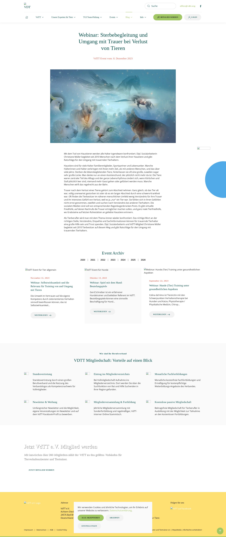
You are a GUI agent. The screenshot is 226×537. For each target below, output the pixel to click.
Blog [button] (128, 17)
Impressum (28, 530)
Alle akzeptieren (91, 518)
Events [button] (112, 17)
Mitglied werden (169, 17)
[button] (220, 531)
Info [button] (141, 17)
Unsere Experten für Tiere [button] (62, 17)
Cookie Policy (62, 530)
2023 (113, 260)
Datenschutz (41, 530)
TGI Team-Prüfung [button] (91, 17)
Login (194, 17)
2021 (93, 260)
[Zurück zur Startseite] (27, 6)
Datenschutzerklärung (121, 510)
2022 (103, 260)
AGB (51, 530)
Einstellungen (89, 526)
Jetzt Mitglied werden (41, 470)
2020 (82, 260)
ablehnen (115, 518)
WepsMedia (176, 530)
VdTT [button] (38, 17)
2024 (123, 260)
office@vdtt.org (187, 6)
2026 (143, 260)
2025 (133, 260)
